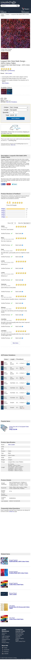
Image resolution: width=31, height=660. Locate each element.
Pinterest (6, 651)
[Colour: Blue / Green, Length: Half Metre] (2, 389)
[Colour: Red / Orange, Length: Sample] (2, 404)
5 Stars (3, 208)
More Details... (5, 83)
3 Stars (3, 212)
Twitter (5, 647)
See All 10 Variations (11, 102)
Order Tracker (5, 637)
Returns (4, 641)
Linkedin (6, 653)
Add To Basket (15, 118)
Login (3, 636)
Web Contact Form (20, 641)
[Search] (17, 6)
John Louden (11, 444)
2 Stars (3, 215)
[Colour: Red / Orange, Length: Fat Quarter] (2, 365)
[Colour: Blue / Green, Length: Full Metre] (2, 399)
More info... (13, 144)
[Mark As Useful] (22, 233)
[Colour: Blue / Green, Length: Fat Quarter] (2, 370)
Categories (3, 12)
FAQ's (3, 634)
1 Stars (3, 217)
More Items (15, 343)
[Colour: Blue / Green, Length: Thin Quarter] (2, 379)
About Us (4, 633)
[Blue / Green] (9, 91)
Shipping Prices (6, 639)
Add (28, 364)
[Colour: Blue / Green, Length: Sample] (2, 409)
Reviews (11, 70)
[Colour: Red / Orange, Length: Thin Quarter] (2, 374)
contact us (11, 511)
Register (8, 636)
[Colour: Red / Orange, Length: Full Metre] (2, 394)
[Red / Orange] (4, 55)
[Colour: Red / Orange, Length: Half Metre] (2, 384)
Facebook (6, 649)
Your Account (25, 12)
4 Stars (3, 210)
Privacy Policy (5, 642)
